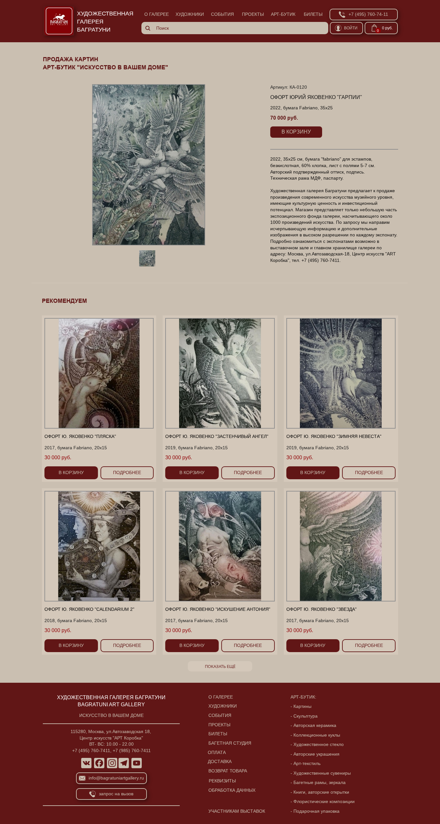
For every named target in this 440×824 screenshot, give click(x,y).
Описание (283, 142)
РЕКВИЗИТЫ (222, 780)
